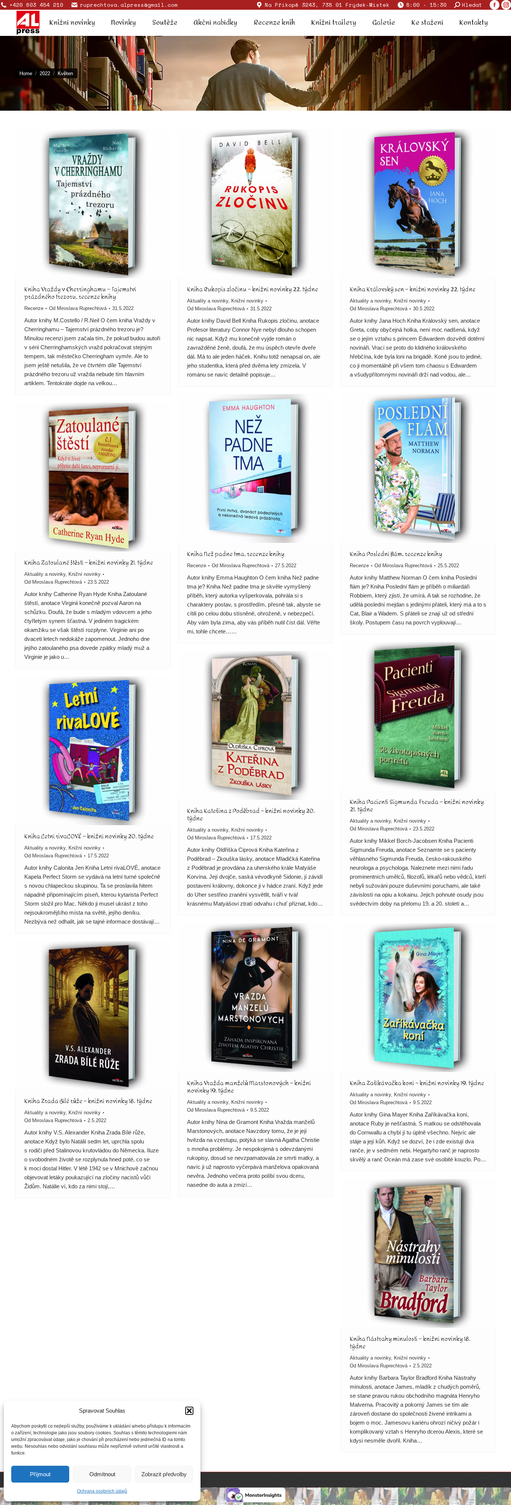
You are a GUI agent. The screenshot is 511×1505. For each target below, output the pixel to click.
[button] (189, 1411)
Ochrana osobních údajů (102, 1491)
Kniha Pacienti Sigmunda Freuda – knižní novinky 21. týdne (417, 805)
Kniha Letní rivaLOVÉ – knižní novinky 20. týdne (89, 836)
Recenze (33, 308)
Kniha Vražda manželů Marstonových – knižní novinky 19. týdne (249, 1086)
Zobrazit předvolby (164, 1474)
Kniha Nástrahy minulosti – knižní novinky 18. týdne (410, 1342)
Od (78, 308)
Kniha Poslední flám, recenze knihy (396, 554)
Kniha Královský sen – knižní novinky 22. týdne (412, 289)
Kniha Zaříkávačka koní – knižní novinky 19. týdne (417, 1083)
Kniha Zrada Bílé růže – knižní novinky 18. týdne (88, 1101)
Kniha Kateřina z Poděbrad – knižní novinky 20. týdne (251, 814)
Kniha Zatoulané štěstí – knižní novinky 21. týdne (88, 562)
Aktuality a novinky (207, 301)
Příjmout (40, 1474)
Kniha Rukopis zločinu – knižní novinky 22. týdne (252, 289)
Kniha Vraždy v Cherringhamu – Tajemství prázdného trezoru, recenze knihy (80, 292)
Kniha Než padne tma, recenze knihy (235, 554)
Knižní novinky (247, 301)
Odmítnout (102, 1474)
